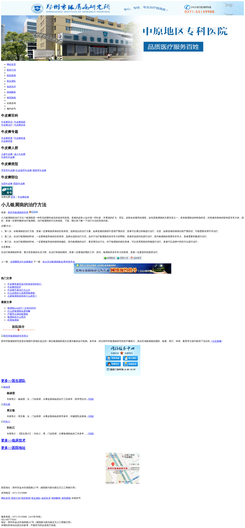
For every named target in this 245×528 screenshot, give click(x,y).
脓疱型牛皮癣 (39, 170)
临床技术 (11, 86)
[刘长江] (5, 421)
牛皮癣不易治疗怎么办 (19, 290)
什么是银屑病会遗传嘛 (19, 311)
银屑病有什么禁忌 (17, 317)
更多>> (6, 381)
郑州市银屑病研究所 (18, 212)
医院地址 (19, 448)
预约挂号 (11, 109)
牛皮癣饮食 (19, 138)
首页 (13, 197)
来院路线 (11, 97)
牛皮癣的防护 (14, 287)
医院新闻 (11, 75)
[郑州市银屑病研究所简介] (14, 336)
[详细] (91, 399)
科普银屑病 (13, 320)
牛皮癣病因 (19, 122)
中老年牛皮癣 (8, 157)
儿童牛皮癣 (6, 154)
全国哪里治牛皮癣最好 (21, 262)
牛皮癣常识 (6, 122)
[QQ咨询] (33, 212)
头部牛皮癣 (6, 183)
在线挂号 (76, 498)
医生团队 (11, 81)
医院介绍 (11, 70)
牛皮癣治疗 (6, 125)
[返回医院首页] (135, 259)
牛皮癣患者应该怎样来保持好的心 (25, 284)
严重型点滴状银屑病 (18, 314)
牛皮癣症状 (19, 125)
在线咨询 (11, 103)
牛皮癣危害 (6, 138)
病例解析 (11, 92)
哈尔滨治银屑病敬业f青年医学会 (59, 262)
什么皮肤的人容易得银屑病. (21, 293)
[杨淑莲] (5, 387)
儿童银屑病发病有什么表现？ (22, 296)
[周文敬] (5, 404)
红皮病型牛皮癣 (24, 170)
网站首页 (11, 64)
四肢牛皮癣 (19, 183)
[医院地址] (109, 259)
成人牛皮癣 (19, 154)
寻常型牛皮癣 (8, 170)
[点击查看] (217, 341)
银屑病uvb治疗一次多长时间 (22, 308)
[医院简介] (122, 259)
